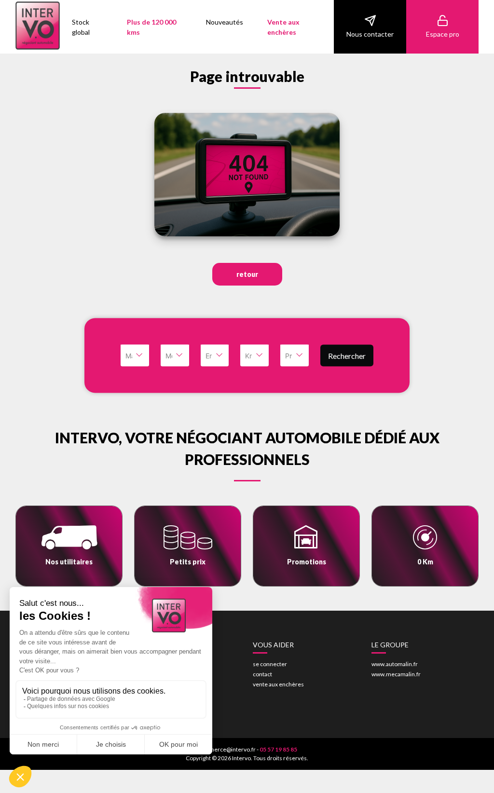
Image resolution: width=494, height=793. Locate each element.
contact (262, 674)
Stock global (81, 27)
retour (247, 274)
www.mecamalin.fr (396, 674)
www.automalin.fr (394, 664)
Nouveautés (224, 22)
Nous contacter (370, 34)
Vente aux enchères (283, 27)
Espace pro (442, 34)
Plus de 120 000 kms (151, 27)
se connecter (270, 664)
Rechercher (347, 355)
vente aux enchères (278, 684)
